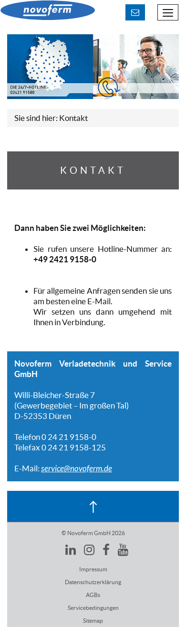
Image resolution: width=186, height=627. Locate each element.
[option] (93, 66)
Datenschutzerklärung (93, 582)
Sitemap (93, 620)
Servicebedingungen (93, 608)
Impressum (93, 569)
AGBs (93, 595)
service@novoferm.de (76, 469)
